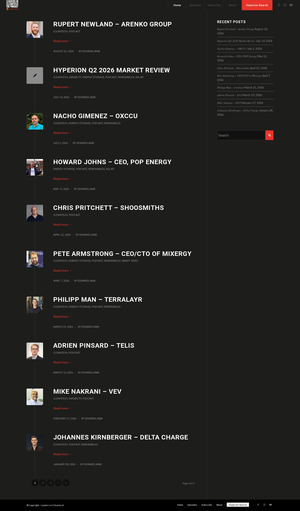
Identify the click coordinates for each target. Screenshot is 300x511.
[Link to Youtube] (291, 5)
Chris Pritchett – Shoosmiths (108, 208)
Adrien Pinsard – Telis (93, 345)
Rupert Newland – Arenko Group (112, 24)
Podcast (74, 31)
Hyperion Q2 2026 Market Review (111, 70)
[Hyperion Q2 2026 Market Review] (35, 75)
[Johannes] (35, 442)
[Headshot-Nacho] (35, 121)
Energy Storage (93, 77)
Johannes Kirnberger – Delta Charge (120, 437)
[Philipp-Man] (35, 305)
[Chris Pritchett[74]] (35, 213)
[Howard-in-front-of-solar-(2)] (35, 167)
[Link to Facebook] (279, 5)
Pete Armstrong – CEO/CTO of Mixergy (122, 254)
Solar (139, 77)
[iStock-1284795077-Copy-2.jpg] (35, 29)
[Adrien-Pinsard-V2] (35, 351)
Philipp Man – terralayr (97, 299)
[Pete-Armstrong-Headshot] (35, 259)
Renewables (126, 77)
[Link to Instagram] (285, 5)
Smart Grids (130, 260)
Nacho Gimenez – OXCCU (95, 116)
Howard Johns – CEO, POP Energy (112, 162)
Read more (60, 41)
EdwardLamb (91, 51)
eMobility (75, 77)
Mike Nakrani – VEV (87, 391)
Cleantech (60, 31)
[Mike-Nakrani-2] (35, 397)
